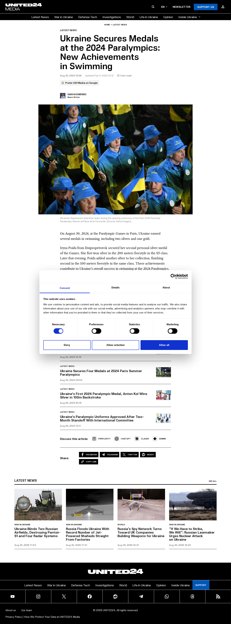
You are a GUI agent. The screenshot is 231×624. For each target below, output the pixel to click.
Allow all (164, 345)
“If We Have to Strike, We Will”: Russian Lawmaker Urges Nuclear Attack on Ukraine (192, 534)
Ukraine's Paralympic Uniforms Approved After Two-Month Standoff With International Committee (102, 418)
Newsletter (181, 7)
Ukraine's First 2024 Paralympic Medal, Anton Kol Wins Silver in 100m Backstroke (103, 395)
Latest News (40, 17)
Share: (64, 458)
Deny (67, 345)
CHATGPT (126, 438)
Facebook (91, 454)
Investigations (111, 17)
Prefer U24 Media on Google (81, 82)
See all (213, 481)
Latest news (120, 25)
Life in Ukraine (149, 17)
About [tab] (166, 287)
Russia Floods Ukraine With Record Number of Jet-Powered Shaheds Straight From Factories (87, 534)
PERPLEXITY (104, 438)
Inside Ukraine (187, 17)
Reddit (150, 454)
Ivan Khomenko (76, 94)
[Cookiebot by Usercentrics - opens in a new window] (173, 276)
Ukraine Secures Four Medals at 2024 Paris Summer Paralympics (101, 372)
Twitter (132, 454)
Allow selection (115, 345)
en (163, 7)
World (130, 17)
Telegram (112, 454)
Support (200, 585)
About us (10, 610)
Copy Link (91, 461)
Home (107, 25)
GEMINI (162, 438)
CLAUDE (145, 438)
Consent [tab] (65, 287)
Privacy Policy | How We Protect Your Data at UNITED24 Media (42, 617)
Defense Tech (87, 17)
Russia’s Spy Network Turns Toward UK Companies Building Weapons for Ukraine (141, 532)
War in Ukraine (63, 17)
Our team (26, 610)
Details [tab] (115, 287)
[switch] (96, 331)
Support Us (205, 7)
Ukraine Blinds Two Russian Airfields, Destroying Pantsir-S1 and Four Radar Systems (37, 532)
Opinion (168, 17)
